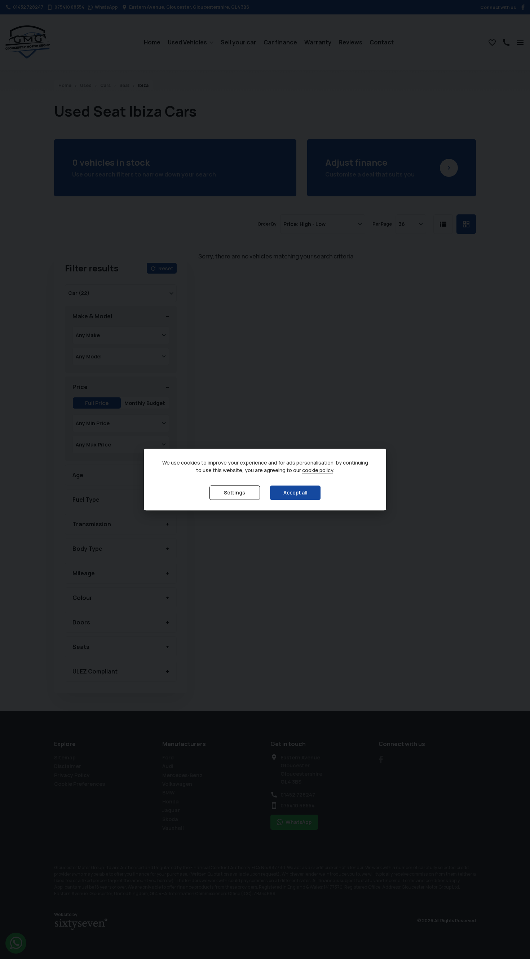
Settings (234, 492)
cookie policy (317, 470)
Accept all (295, 492)
